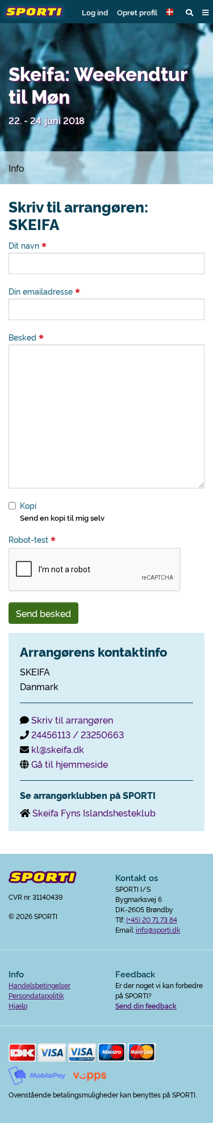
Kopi (28, 505)
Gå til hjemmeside (69, 764)
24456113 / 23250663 (77, 734)
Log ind (95, 12)
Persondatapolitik (36, 995)
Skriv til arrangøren (72, 719)
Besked (24, 337)
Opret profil (137, 12)
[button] (171, 12)
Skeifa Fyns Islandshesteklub (94, 812)
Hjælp (18, 1005)
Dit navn (25, 245)
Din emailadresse (42, 291)
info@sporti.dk (158, 929)
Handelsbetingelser (39, 985)
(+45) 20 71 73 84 (151, 919)
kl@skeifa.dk (57, 749)
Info (16, 167)
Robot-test (30, 539)
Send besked (43, 613)
